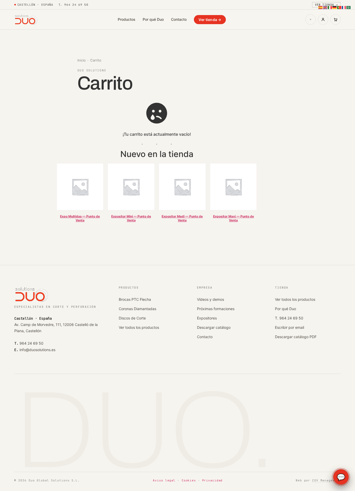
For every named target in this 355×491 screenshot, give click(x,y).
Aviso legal (164, 480)
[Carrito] (335, 19)
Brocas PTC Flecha (135, 299)
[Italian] (330, 7)
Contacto (179, 19)
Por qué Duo (153, 19)
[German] (334, 7)
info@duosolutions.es (37, 349)
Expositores (207, 318)
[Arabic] (348, 7)
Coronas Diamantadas (137, 308)
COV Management (326, 480)
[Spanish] (320, 7)
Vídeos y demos (210, 299)
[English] (325, 7)
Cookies (189, 480)
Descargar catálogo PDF (296, 337)
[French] (344, 7)
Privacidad (212, 480)
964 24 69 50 (31, 343)
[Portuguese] (339, 7)
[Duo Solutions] (26, 19)
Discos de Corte (132, 318)
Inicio (81, 60)
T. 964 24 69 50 (289, 318)
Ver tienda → (210, 19)
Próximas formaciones (215, 308)
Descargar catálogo (214, 327)
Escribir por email (289, 327)
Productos (126, 19)
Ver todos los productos (139, 327)
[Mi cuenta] (323, 19)
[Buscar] (310, 19)
